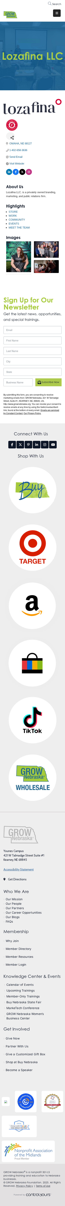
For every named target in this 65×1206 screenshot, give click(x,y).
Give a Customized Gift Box (25, 1054)
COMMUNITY (17, 219)
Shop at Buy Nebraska (22, 1062)
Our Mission (14, 899)
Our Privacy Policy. (32, 413)
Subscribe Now (50, 382)
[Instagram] (45, 444)
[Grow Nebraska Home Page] (20, 834)
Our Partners (15, 908)
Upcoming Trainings (20, 990)
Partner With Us (17, 1046)
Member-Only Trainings (23, 996)
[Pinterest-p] (28, 444)
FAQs (9, 921)
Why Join (12, 941)
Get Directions (17, 879)
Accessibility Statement (18, 869)
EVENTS (14, 223)
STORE (13, 211)
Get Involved (16, 1029)
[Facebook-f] (12, 444)
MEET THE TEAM (19, 227)
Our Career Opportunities (24, 912)
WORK (13, 215)
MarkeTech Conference (22, 1008)
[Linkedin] (36, 444)
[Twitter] (20, 444)
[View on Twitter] (22, 174)
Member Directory (18, 949)
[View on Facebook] (16, 174)
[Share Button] (10, 136)
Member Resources (19, 956)
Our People (13, 903)
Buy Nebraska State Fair (23, 1002)
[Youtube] (53, 444)
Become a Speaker (19, 1070)
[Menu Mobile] (57, 13)
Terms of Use (43, 1185)
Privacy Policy (24, 1185)
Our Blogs (13, 917)
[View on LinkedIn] (9, 174)
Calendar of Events (20, 984)
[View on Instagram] (29, 174)
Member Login (16, 964)
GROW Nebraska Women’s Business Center (25, 1016)
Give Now (13, 1038)
